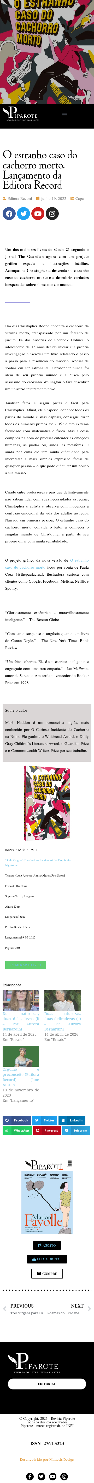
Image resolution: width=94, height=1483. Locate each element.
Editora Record (20, 198)
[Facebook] (9, 213)
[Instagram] (52, 213)
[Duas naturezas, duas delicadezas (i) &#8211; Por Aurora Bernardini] (21, 1000)
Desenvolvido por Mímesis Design (47, 1459)
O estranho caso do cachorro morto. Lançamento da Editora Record (40, 169)
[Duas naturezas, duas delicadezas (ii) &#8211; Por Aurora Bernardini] (62, 1000)
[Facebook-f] (30, 1476)
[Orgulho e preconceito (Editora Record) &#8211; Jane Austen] (21, 1056)
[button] (64, 114)
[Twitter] (23, 213)
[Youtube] (37, 213)
